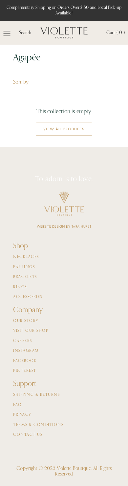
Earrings (24, 267)
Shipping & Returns (36, 395)
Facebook (25, 361)
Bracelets (25, 277)
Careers (22, 341)
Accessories (27, 297)
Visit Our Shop (30, 331)
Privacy (22, 415)
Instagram (26, 351)
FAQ (17, 405)
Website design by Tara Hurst (64, 226)
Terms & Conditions (38, 425)
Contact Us (27, 435)
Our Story (26, 321)
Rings (20, 287)
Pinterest (24, 371)
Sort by (21, 82)
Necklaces (26, 257)
